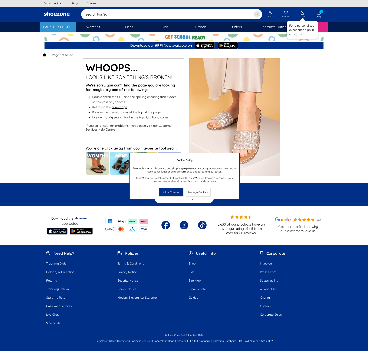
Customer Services (59, 306)
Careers (265, 306)
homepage (119, 107)
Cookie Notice (127, 289)
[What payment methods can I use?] (126, 225)
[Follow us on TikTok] (202, 225)
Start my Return (57, 297)
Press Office (268, 272)
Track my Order (57, 263)
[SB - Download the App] (184, 46)
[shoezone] (57, 14)
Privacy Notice (127, 272)
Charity (265, 297)
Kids (191, 272)
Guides (193, 297)
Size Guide (53, 323)
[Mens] (121, 173)
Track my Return (57, 289)
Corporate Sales (271, 314)
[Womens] (97, 173)
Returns (51, 280)
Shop (192, 263)
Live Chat (52, 314)
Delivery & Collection (60, 272)
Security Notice (128, 280)
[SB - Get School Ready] (184, 38)
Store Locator (198, 289)
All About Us (268, 289)
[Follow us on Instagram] (184, 225)
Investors (266, 263)
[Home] (44, 55)
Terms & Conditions (131, 263)
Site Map (195, 280)
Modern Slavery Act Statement (139, 297)
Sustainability (269, 280)
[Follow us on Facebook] (165, 225)
